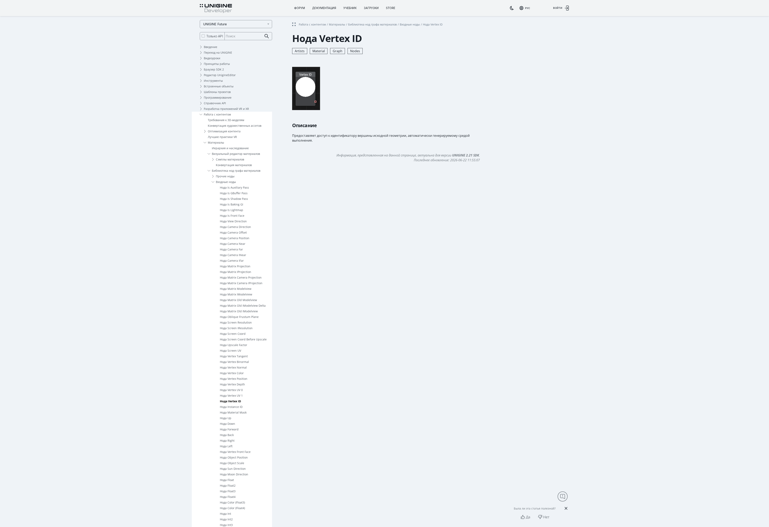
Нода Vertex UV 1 (231, 395)
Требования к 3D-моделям (226, 120)
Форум (299, 8)
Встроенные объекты (219, 86)
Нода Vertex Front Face (235, 452)
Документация (324, 8)
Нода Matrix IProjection (235, 272)
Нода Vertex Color (232, 373)
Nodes (355, 51)
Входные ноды (226, 182)
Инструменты (213, 81)
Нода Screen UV (230, 350)
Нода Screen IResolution (236, 328)
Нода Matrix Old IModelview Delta (243, 305)
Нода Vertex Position (233, 379)
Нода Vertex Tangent (234, 356)
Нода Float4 (228, 497)
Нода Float (227, 480)
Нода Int (225, 514)
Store (390, 8)
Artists (300, 51)
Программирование (218, 97)
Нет (546, 517)
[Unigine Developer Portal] (216, 8)
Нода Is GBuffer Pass (234, 193)
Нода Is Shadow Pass (234, 199)
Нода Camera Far (231, 249)
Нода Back (227, 435)
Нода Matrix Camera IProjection (241, 283)
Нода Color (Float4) (232, 508)
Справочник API (215, 103)
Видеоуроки (212, 58)
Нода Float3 (228, 491)
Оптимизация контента (224, 131)
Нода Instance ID (231, 407)
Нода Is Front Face (232, 216)
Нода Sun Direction (233, 469)
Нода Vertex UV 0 (231, 390)
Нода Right (227, 440)
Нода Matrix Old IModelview (239, 311)
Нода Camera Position (234, 238)
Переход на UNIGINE (218, 52)
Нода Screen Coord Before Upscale (243, 339)
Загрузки (371, 8)
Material (318, 51)
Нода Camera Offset (233, 232)
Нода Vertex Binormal (234, 362)
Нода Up (225, 418)
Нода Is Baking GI (231, 204)
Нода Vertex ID (230, 401)
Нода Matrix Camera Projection (241, 277)
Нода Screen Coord (233, 334)
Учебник (350, 8)
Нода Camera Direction (235, 227)
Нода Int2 (226, 519)
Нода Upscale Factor (233, 345)
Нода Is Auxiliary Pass (234, 187)
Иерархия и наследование (230, 148)
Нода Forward (229, 429)
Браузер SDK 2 (214, 69)
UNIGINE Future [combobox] (215, 24)
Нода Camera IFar (232, 260)
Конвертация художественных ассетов (234, 126)
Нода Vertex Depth (232, 384)
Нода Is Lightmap (231, 210)
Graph (337, 51)
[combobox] (525, 8)
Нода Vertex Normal (233, 367)
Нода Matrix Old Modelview (238, 300)
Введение (210, 47)
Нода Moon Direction (234, 474)
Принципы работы (217, 64)
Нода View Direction (233, 221)
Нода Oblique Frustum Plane (239, 317)
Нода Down (227, 424)
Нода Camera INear (233, 255)
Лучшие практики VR (222, 137)
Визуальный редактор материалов (236, 154)
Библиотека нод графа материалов (236, 171)
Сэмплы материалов (230, 159)
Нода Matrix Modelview (235, 289)
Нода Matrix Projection (235, 266)
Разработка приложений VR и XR (226, 109)
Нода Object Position (234, 457)
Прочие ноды (225, 176)
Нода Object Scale (232, 463)
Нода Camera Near (232, 244)
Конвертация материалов (234, 165)
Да (528, 517)
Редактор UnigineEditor (220, 75)
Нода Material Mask (233, 412)
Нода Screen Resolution (236, 322)
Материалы (216, 142)
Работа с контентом (217, 114)
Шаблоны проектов (217, 92)
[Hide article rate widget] (566, 508)
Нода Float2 (228, 485)
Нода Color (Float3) (232, 502)
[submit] (266, 36)
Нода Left (226, 446)
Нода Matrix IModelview (236, 294)
